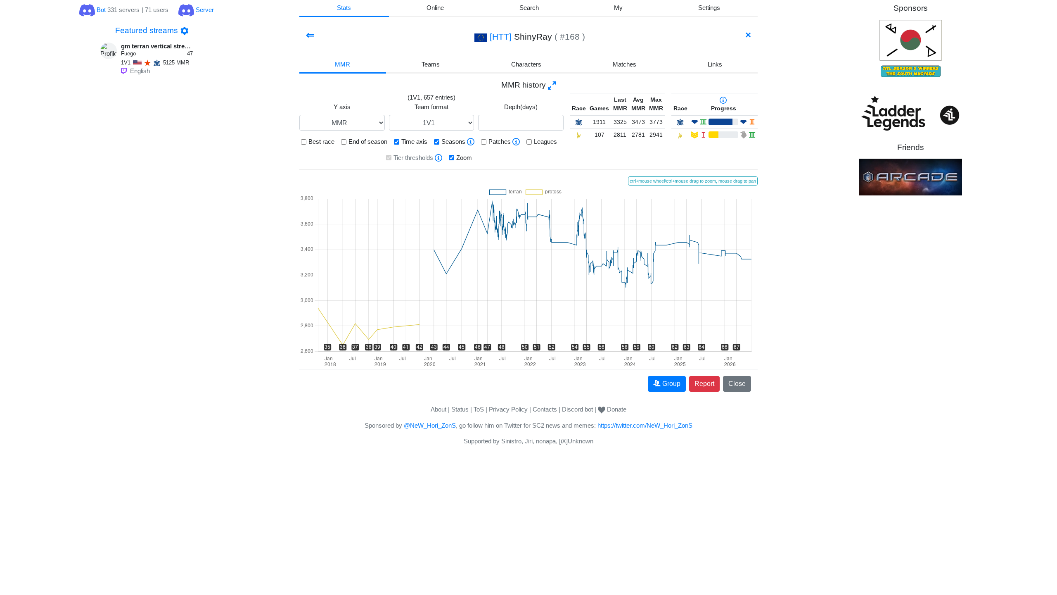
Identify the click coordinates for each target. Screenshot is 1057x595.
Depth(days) (521, 106)
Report (704, 383)
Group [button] (671, 383)
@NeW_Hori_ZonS (430, 425)
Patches (499, 141)
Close (737, 383)
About (438, 409)
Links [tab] (715, 64)
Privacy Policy (508, 409)
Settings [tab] (709, 7)
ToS (479, 409)
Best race (321, 141)
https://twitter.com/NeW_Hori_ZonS (644, 425)
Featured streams (146, 30)
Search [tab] (529, 7)
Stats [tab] (344, 7)
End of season (367, 141)
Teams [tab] (431, 64)
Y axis (342, 106)
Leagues (545, 141)
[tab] (618, 8)
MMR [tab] (342, 64)
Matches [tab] (624, 64)
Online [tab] (435, 7)
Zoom (464, 157)
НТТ (500, 36)
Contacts (545, 409)
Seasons (453, 141)
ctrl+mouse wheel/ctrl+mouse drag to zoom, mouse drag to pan (693, 180)
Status (460, 409)
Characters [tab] (526, 64)
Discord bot (577, 409)
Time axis (414, 141)
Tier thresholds (413, 157)
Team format (431, 106)
